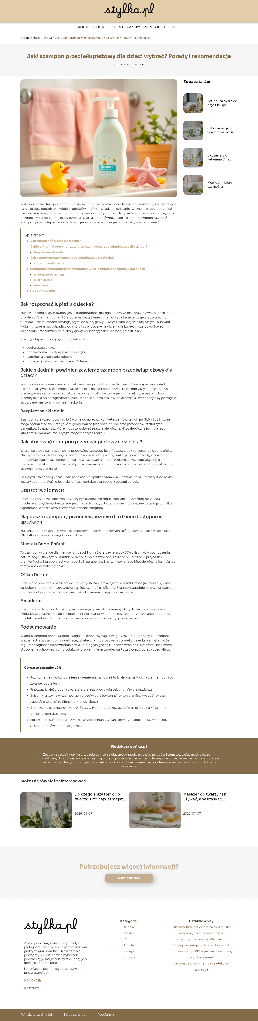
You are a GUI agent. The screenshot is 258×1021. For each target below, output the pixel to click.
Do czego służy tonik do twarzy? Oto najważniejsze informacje (100, 797)
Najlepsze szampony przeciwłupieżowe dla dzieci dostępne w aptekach (87, 269)
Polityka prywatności (36, 1015)
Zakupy (133, 27)
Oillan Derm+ (43, 280)
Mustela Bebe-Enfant (49, 274)
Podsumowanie (42, 291)
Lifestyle (172, 27)
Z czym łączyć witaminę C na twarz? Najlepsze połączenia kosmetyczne (220, 158)
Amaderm (41, 285)
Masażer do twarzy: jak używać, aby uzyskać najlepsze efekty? (204, 797)
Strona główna (31, 38)
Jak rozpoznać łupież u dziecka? (55, 241)
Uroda (98, 27)
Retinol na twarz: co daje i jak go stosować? (222, 103)
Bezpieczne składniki (49, 252)
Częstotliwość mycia (49, 263)
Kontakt (31, 988)
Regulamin (105, 1015)
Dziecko (115, 27)
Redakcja (32, 980)
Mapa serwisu (74, 1015)
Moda (82, 27)
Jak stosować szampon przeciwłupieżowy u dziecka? (72, 258)
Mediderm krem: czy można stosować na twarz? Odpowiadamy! (222, 185)
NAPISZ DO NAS (129, 878)
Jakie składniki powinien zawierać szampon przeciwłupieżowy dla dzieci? (88, 247)
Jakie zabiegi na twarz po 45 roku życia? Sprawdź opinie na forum (220, 130)
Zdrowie (152, 27)
